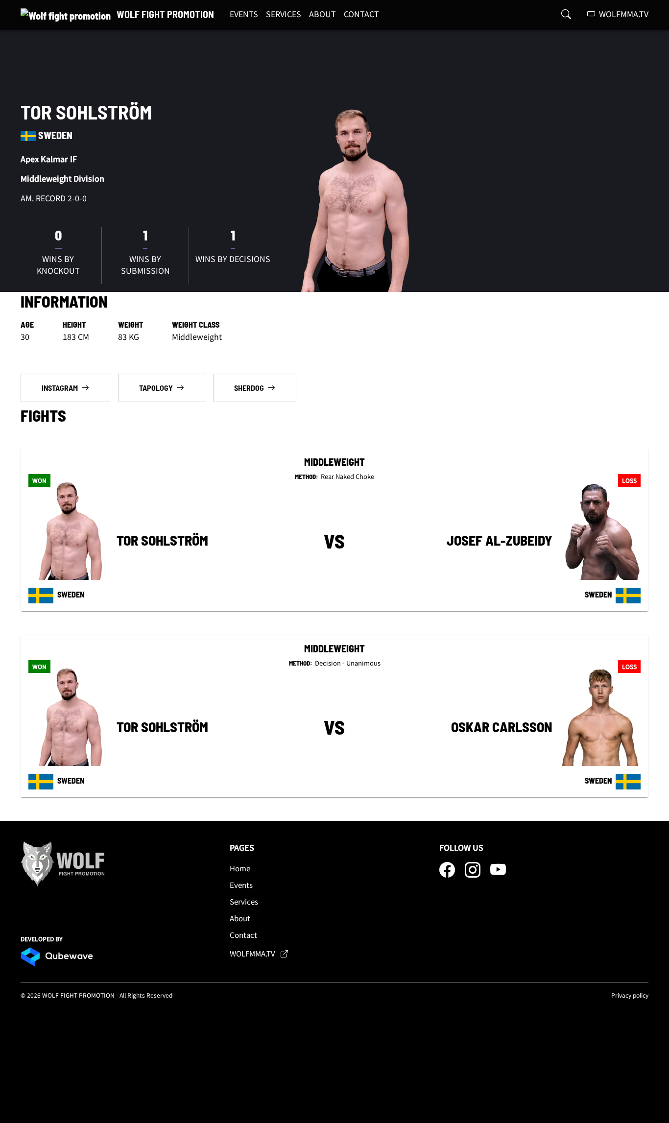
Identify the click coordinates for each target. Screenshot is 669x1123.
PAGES (242, 847)
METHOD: (307, 476)
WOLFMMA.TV (622, 14)
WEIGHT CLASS (195, 324)
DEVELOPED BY (42, 938)
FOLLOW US (461, 847)
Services (244, 901)
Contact (243, 935)
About (240, 918)
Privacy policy (629, 995)
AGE (27, 324)
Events (241, 885)
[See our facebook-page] (448, 872)
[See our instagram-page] (473, 872)
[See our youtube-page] (498, 872)
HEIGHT (74, 324)
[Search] (566, 13)
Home (240, 868)
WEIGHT (130, 324)
